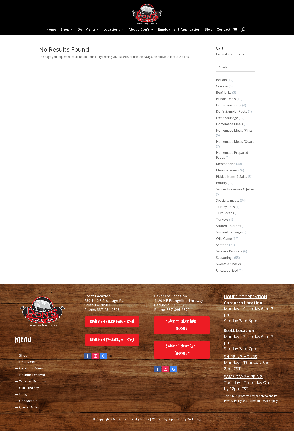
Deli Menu (86, 29)
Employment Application (179, 29)
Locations (111, 29)
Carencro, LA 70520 (170, 305)
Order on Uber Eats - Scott (112, 321)
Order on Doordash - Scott (112, 340)
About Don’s (139, 29)
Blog (208, 29)
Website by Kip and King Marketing (176, 419)
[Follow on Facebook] (87, 356)
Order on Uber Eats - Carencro (182, 325)
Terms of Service (259, 401)
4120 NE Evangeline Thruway (178, 300)
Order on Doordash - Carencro (182, 349)
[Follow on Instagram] (95, 356)
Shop (65, 29)
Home (51, 29)
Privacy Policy (233, 401)
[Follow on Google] (103, 356)
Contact (224, 29)
